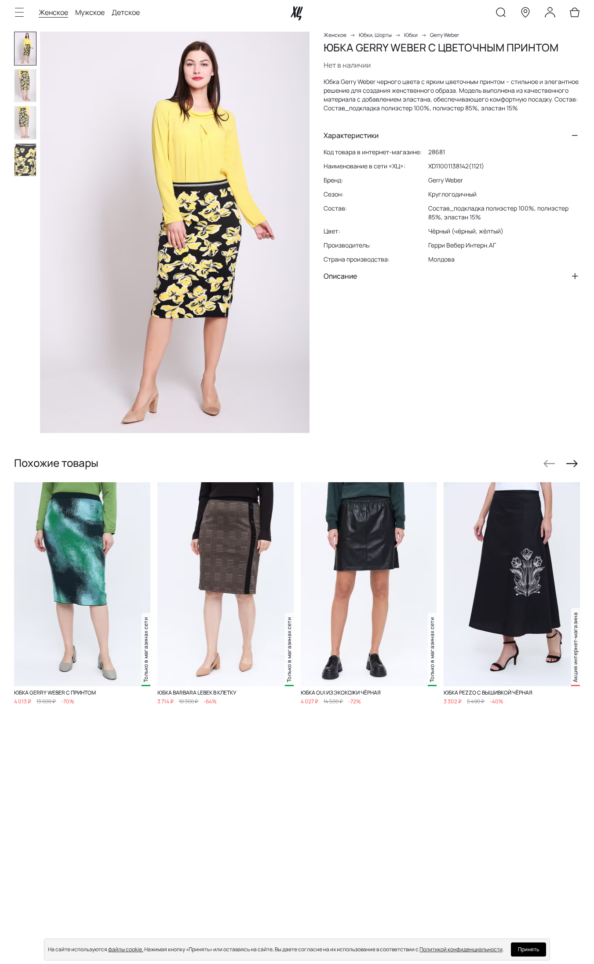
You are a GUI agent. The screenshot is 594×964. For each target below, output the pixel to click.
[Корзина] (574, 14)
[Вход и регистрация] (550, 14)
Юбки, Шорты (375, 35)
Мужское (90, 12)
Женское (53, 12)
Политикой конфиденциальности (461, 949)
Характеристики (351, 135)
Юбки (411, 35)
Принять (528, 949)
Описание (340, 276)
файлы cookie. (125, 949)
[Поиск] (501, 14)
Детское (126, 12)
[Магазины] (525, 14)
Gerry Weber (444, 35)
